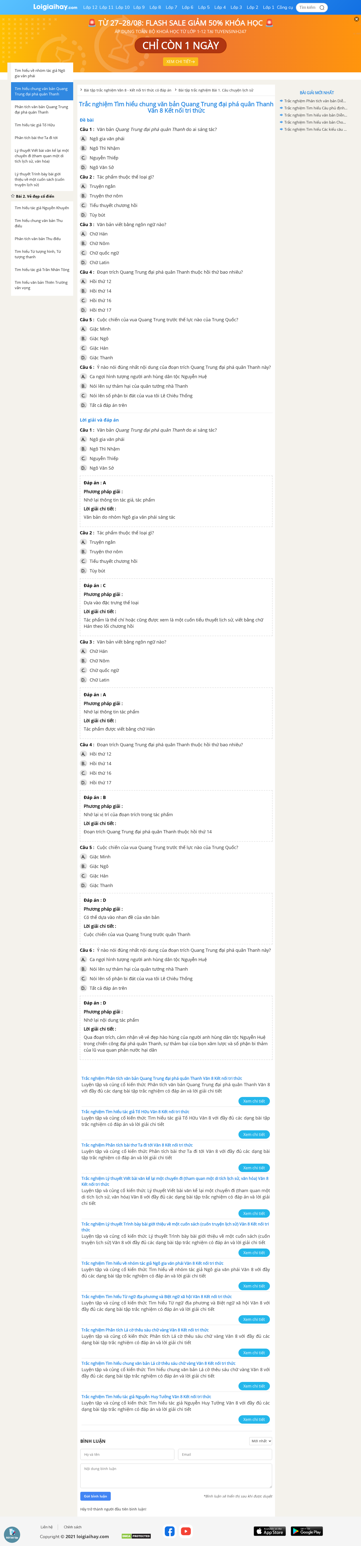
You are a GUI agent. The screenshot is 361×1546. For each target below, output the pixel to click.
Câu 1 (86, 129)
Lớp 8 (155, 7)
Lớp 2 (252, 7)
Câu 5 (86, 319)
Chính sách (73, 1527)
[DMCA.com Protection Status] (136, 1538)
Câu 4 (86, 272)
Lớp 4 (220, 7)
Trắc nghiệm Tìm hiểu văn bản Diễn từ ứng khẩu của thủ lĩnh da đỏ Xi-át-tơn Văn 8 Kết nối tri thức (316, 115)
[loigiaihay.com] (55, 9)
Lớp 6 (188, 7)
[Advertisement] (317, 210)
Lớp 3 (236, 7)
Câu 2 (86, 177)
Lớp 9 (139, 7)
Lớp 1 (269, 7)
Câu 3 (86, 224)
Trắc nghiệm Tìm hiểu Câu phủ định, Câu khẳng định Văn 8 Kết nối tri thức (316, 107)
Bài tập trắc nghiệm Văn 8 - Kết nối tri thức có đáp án (128, 90)
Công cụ (285, 7)
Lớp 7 (171, 7)
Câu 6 (86, 367)
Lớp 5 (204, 7)
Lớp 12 (90, 7)
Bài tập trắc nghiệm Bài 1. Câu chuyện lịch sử (216, 90)
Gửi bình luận (95, 1496)
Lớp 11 (106, 7)
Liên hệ (47, 1527)
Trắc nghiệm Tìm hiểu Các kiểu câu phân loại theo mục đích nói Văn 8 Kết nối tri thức (316, 129)
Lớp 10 (123, 7)
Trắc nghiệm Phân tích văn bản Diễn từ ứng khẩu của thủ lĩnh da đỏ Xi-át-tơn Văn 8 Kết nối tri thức (316, 100)
